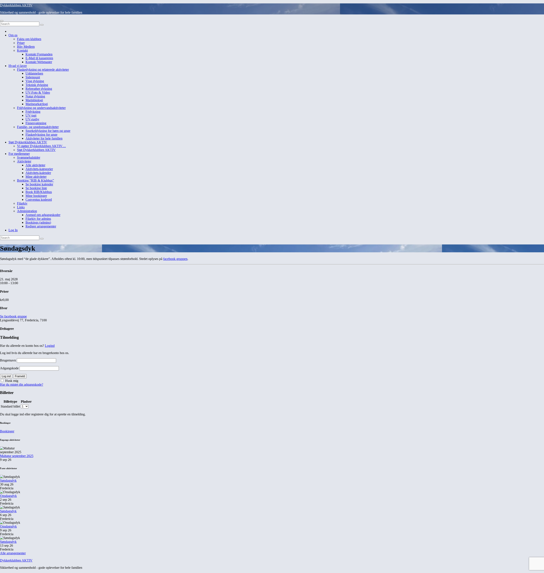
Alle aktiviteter (35, 165)
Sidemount (33, 77)
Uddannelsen (34, 73)
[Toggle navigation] (1, 20)
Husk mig (11, 380)
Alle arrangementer (13, 553)
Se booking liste (36, 188)
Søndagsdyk (8, 480)
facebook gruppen (175, 259)
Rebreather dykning (39, 88)
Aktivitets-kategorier (39, 169)
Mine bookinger (36, 196)
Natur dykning (35, 96)
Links (21, 207)
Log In (13, 230)
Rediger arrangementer (41, 226)
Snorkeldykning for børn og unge (48, 131)
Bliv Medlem (26, 46)
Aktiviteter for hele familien (44, 138)
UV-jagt (31, 115)
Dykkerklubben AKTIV (16, 5)
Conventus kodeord (39, 199)
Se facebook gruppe (13, 316)
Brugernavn (8, 360)
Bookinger (7, 431)
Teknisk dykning (37, 85)
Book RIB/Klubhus (39, 192)
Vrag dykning (35, 81)
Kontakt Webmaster (39, 62)
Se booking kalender (39, 184)
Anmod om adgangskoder (43, 215)
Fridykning (33, 111)
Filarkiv (22, 203)
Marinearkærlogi (37, 104)
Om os (12, 35)
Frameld (20, 376)
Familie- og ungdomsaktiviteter (38, 127)
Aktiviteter (24, 161)
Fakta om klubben (29, 39)
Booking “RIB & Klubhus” (35, 180)
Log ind (6, 376)
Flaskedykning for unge (41, 134)
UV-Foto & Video (38, 92)
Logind (50, 345)
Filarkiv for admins (38, 218)
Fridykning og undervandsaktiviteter (41, 108)
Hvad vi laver (17, 66)
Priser (21, 43)
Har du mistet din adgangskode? (21, 384)
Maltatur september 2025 (16, 456)
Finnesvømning (36, 123)
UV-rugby (32, 119)
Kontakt (22, 50)
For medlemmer (19, 153)
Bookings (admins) (38, 222)
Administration (27, 211)
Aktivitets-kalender (38, 173)
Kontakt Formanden (39, 54)
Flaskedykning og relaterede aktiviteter (43, 69)
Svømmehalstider (28, 157)
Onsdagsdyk (8, 496)
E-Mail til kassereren (39, 58)
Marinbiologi (34, 100)
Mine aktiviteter (36, 176)
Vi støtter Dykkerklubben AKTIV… (41, 146)
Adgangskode (9, 368)
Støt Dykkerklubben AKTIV (27, 142)
